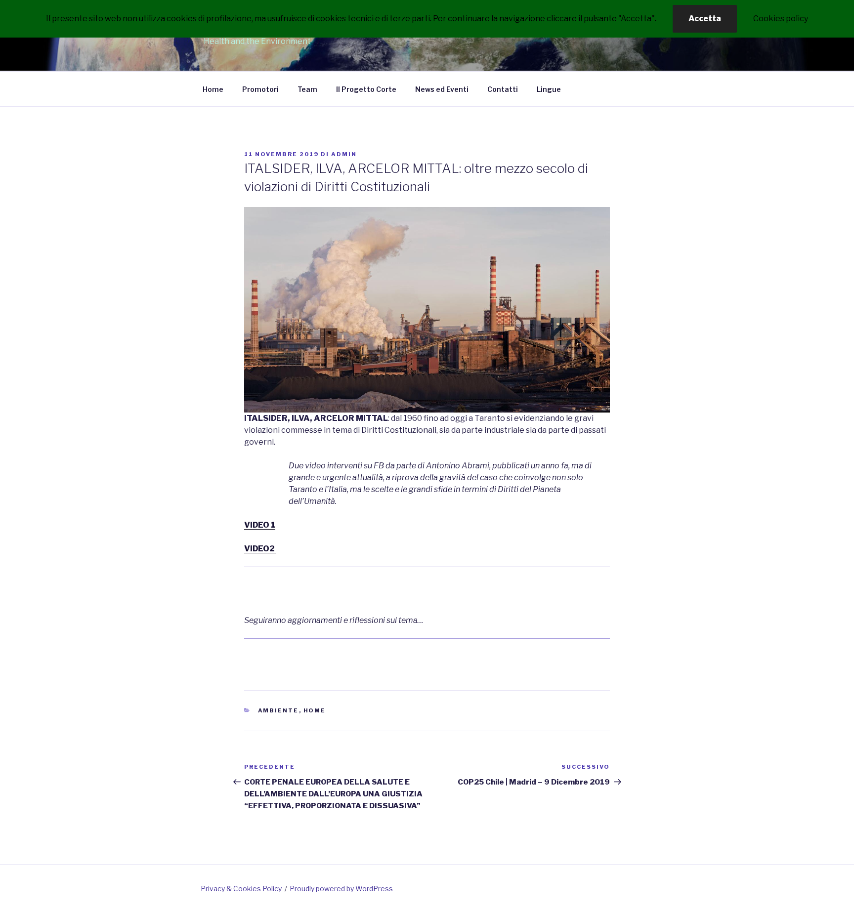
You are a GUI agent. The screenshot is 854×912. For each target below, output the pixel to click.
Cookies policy (780, 18)
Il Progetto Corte (366, 89)
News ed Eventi (442, 89)
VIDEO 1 (259, 525)
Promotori (260, 89)
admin (344, 154)
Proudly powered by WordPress (341, 888)
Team (307, 89)
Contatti (502, 89)
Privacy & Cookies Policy (241, 888)
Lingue (549, 89)
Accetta (704, 18)
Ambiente (278, 710)
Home (213, 89)
